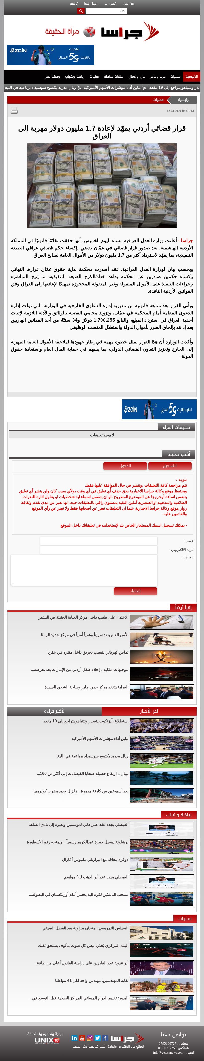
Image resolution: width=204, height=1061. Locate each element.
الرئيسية (192, 76)
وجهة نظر (52, 76)
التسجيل (170, 465)
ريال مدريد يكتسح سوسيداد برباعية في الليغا (61, 87)
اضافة (136, 591)
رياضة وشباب (75, 76)
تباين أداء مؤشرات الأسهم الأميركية (132, 87)
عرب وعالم (157, 76)
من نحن (128, 3)
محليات (175, 76)
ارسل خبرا (91, 3)
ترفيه (74, 3)
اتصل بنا (110, 3)
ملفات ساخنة (113, 76)
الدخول (125, 465)
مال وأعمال (136, 76)
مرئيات (94, 76)
